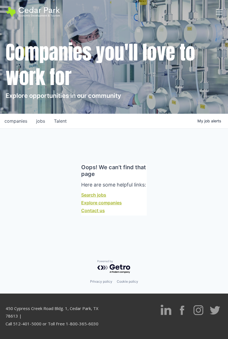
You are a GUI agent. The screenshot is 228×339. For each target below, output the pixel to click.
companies (15, 121)
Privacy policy (101, 281)
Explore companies (101, 202)
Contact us (93, 210)
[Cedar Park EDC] (33, 12)
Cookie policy (127, 281)
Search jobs (93, 195)
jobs (40, 121)
